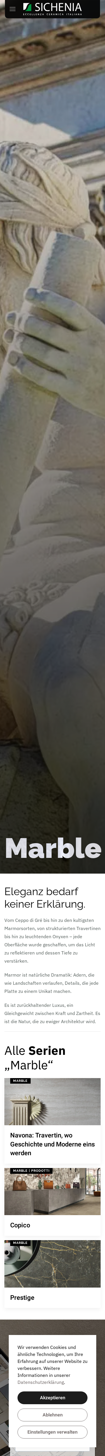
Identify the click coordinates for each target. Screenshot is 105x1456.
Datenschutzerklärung (41, 1382)
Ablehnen (53, 1414)
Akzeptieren (52, 1397)
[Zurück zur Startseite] (52, 9)
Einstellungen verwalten (52, 1432)
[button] (12, 9)
